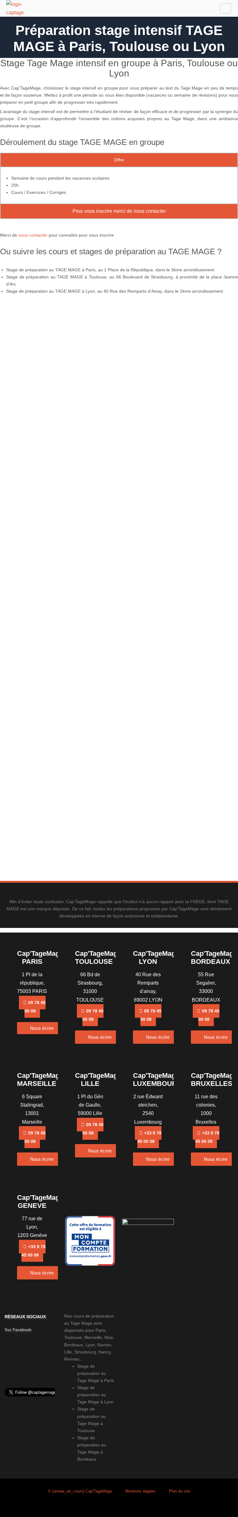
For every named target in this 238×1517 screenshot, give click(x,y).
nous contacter (32, 235)
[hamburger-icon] (225, 8)
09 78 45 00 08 (35, 1006)
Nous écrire (42, 1028)
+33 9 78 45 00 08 (149, 1137)
